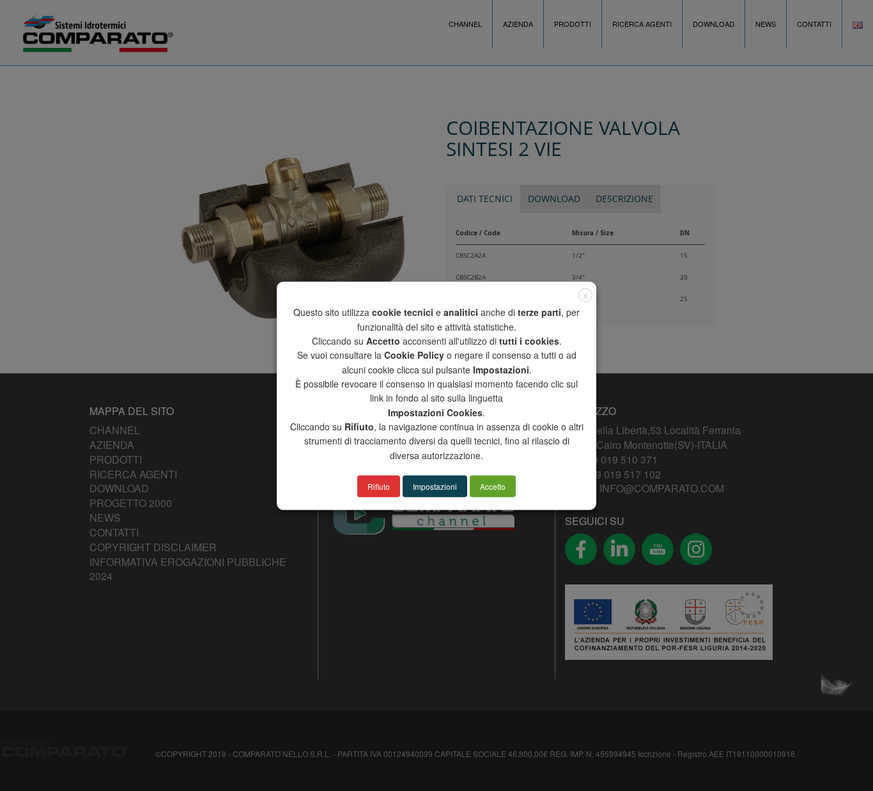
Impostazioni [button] (435, 485)
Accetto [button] (493, 485)
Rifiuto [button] (378, 485)
